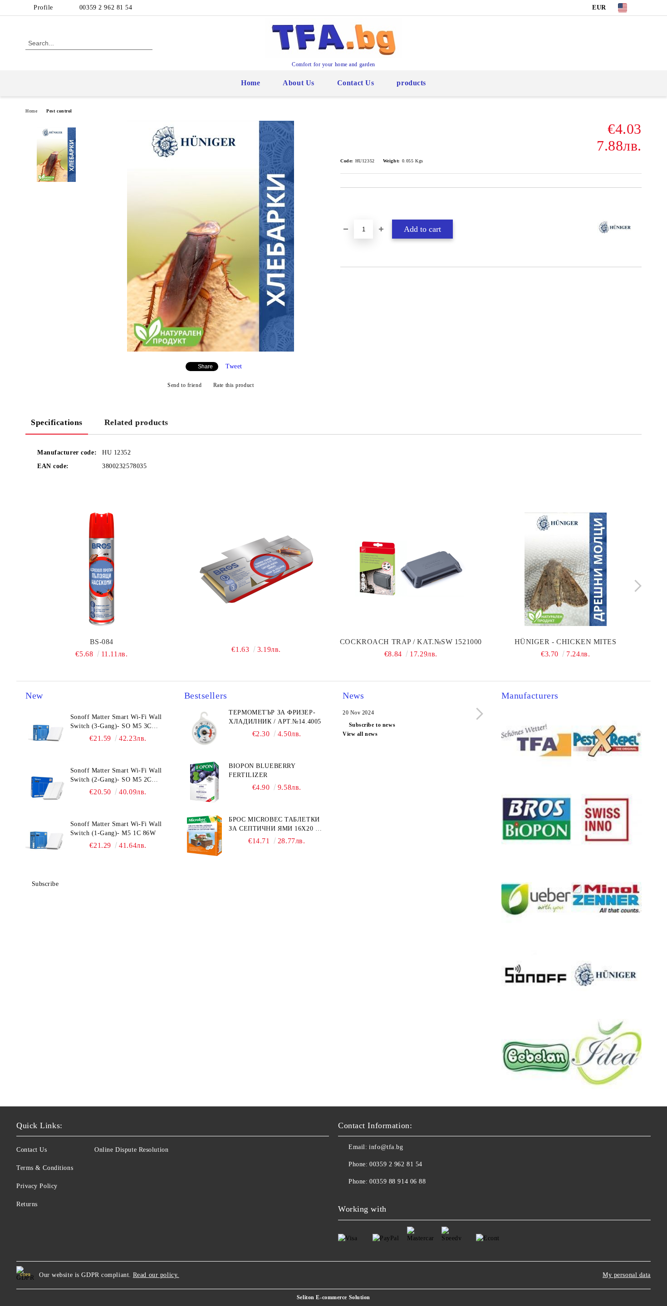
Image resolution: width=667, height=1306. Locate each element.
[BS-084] (101, 569)
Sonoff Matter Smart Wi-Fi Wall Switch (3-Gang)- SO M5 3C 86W (116, 722)
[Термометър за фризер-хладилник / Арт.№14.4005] (204, 728)
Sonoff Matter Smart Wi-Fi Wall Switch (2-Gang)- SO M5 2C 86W (116, 775)
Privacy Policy (37, 1186)
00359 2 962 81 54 (105, 7)
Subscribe (45, 883)
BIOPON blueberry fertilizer (262, 770)
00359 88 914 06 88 (397, 1181)
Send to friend (184, 385)
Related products (136, 422)
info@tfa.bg (386, 1147)
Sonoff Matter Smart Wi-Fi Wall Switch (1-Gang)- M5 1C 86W (116, 828)
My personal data (627, 1275)
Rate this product (233, 385)
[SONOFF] (536, 976)
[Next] (635, 586)
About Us (298, 83)
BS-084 (101, 642)
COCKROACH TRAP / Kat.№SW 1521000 (411, 642)
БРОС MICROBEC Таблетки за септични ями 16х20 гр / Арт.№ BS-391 (276, 824)
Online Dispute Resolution (131, 1149)
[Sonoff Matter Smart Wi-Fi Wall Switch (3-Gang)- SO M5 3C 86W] (45, 733)
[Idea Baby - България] (606, 1055)
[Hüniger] (606, 976)
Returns (27, 1204)
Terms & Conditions (44, 1167)
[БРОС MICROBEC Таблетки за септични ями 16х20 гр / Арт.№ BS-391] (204, 835)
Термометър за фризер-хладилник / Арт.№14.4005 (275, 717)
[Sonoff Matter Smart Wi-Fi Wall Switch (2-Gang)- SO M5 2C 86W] (45, 786)
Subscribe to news (372, 725)
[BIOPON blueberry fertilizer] (204, 782)
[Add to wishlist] (357, 203)
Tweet (234, 366)
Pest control (59, 110)
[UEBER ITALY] (536, 898)
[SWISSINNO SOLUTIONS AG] (606, 820)
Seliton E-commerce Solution (333, 1297)
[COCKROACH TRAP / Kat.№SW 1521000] (411, 569)
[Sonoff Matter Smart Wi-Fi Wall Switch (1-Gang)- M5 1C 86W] (45, 840)
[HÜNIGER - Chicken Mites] (565, 569)
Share (205, 366)
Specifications (57, 422)
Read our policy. (156, 1275)
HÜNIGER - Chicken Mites (566, 642)
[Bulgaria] (606, 741)
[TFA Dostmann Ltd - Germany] (536, 741)
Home (250, 83)
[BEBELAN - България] (536, 1055)
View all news (360, 734)
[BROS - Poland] (536, 820)
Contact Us (355, 83)
